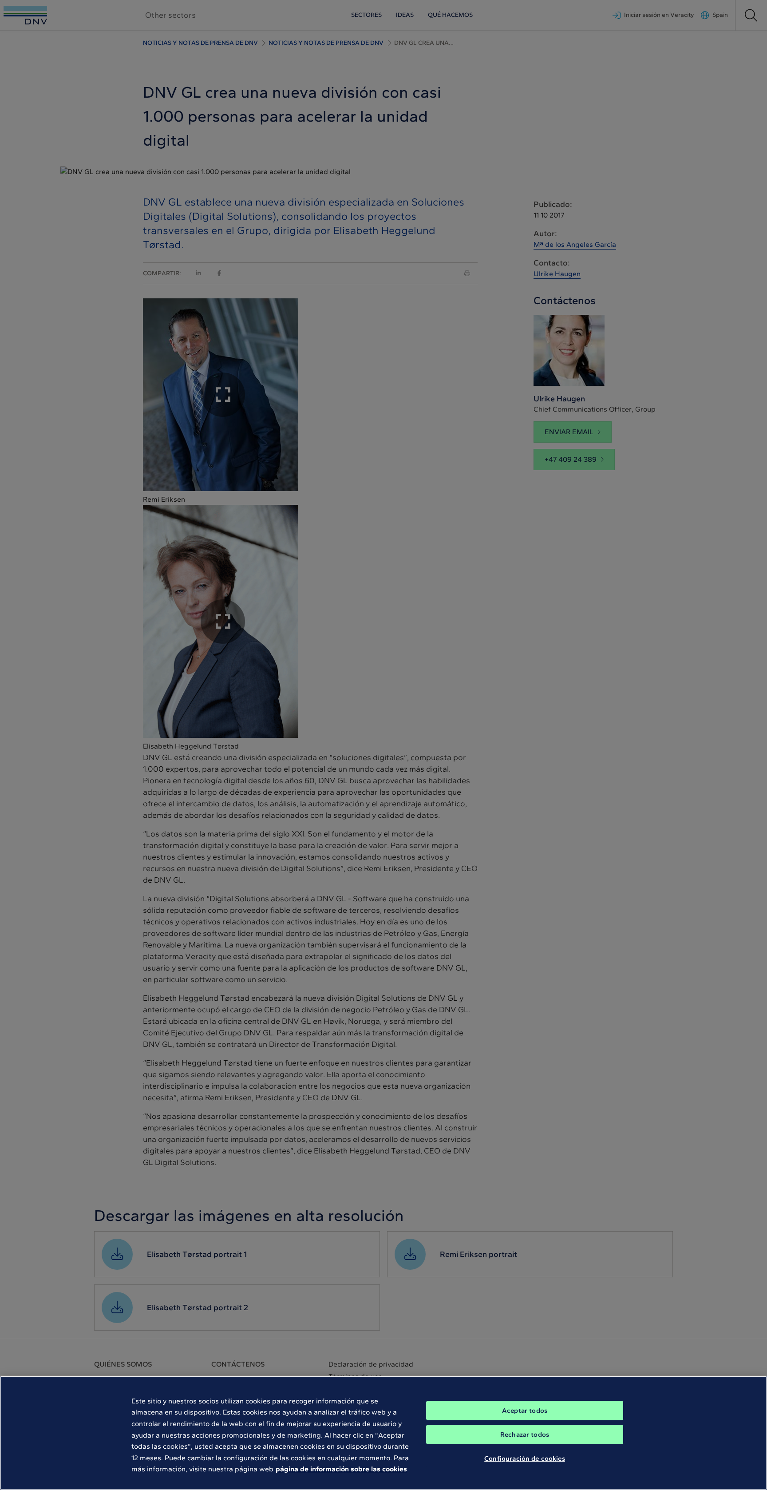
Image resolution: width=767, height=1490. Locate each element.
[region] (383, 1433)
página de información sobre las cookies (341, 1469)
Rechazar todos (524, 1434)
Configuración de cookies (524, 1458)
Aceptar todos (524, 1411)
